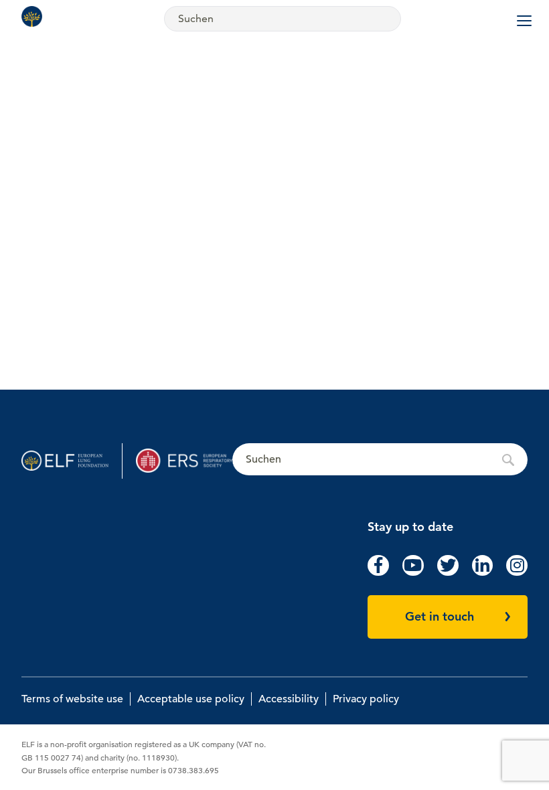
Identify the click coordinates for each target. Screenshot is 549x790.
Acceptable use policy (190, 699)
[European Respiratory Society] (184, 461)
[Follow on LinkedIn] (482, 572)
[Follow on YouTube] (413, 572)
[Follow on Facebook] (378, 572)
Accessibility (288, 699)
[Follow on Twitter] (448, 572)
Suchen (380, 460)
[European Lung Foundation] (34, 16)
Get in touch (439, 616)
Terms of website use (72, 699)
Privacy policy (366, 699)
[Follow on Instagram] (517, 572)
